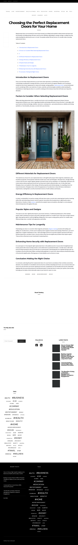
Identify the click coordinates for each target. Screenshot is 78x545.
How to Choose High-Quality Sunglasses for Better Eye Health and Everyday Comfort (67, 347)
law (15, 432)
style (15, 445)
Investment (8, 432)
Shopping (57, 11)
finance (16, 414)
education (15, 409)
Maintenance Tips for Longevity (27, 65)
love (20, 435)
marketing (9, 438)
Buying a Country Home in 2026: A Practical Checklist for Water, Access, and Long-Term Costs (67, 356)
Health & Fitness (31, 11)
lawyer (21, 432)
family (21, 412)
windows (33, 202)
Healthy (20, 421)
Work (15, 456)
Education (44, 11)
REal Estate (8, 443)
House (51, 274)
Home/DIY (40, 15)
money (18, 438)
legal (9, 435)
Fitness (22, 414)
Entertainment (20, 11)
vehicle (8, 454)
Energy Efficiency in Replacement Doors (30, 59)
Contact (15, 1)
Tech (70, 11)
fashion (7, 414)
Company (15, 406)
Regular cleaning (53, 228)
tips (19, 447)
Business (28, 274)
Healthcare (10, 421)
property (18, 441)
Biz (67, 11)
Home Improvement (42, 274)
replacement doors (59, 85)
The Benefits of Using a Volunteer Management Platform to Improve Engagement (67, 374)
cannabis (9, 401)
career (20, 401)
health (19, 418)
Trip (19, 451)
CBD (18, 403)
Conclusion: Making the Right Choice (29, 71)
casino (12, 403)
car (15, 401)
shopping (22, 443)
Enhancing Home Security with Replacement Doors (32, 68)
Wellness (18, 454)
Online (10, 441)
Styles (63, 11)
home (33, 274)
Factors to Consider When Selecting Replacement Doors (34, 50)
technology (12, 447)
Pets (38, 11)
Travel (8, 11)
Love (12, 11)
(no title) (6, 498)
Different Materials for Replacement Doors (30, 56)
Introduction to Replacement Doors (28, 47)
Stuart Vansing (39, 292)
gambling (9, 418)
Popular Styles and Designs (26, 62)
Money (51, 11)
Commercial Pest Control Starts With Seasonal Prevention (67, 364)
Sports (34, 15)
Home (5, 1)
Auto (45, 15)
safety (16, 443)
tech (20, 445)
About (10, 1)
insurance (18, 430)
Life (14, 435)
